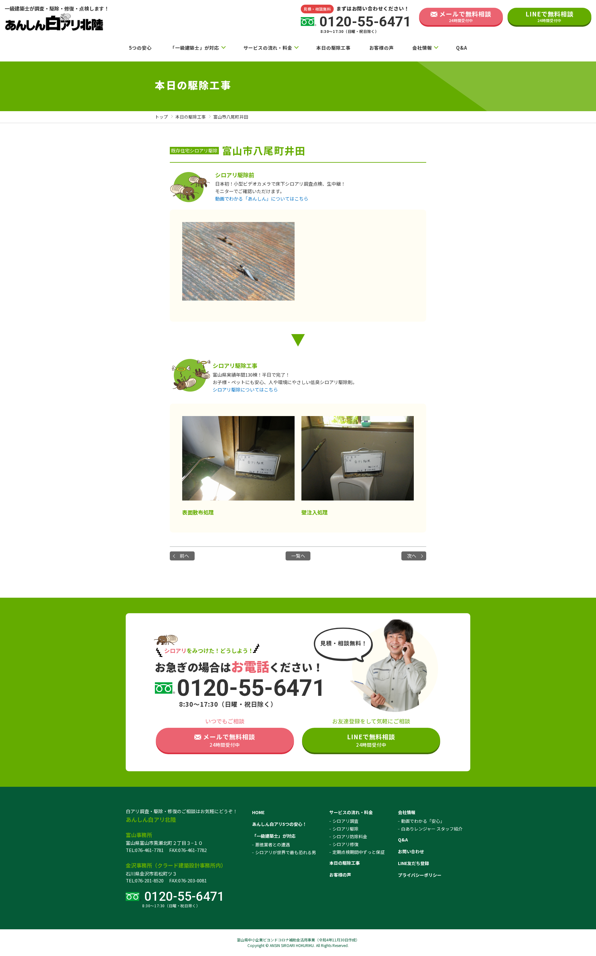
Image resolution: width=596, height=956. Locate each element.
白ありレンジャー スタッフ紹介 (432, 829)
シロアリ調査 (345, 821)
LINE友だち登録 (413, 863)
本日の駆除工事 (333, 47)
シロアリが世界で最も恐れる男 (285, 852)
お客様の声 (381, 47)
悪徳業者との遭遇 (272, 844)
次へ (411, 555)
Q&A (461, 47)
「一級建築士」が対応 (194, 47)
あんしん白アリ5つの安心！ (279, 824)
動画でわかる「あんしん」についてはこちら (261, 198)
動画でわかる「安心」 (423, 821)
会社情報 (422, 47)
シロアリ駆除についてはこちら (245, 389)
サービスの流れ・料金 (267, 47)
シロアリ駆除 (345, 829)
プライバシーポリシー (419, 875)
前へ (184, 555)
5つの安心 (140, 47)
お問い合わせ (411, 851)
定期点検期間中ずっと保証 (358, 852)
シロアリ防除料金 (349, 836)
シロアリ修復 (345, 844)
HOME (258, 812)
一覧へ (298, 555)
